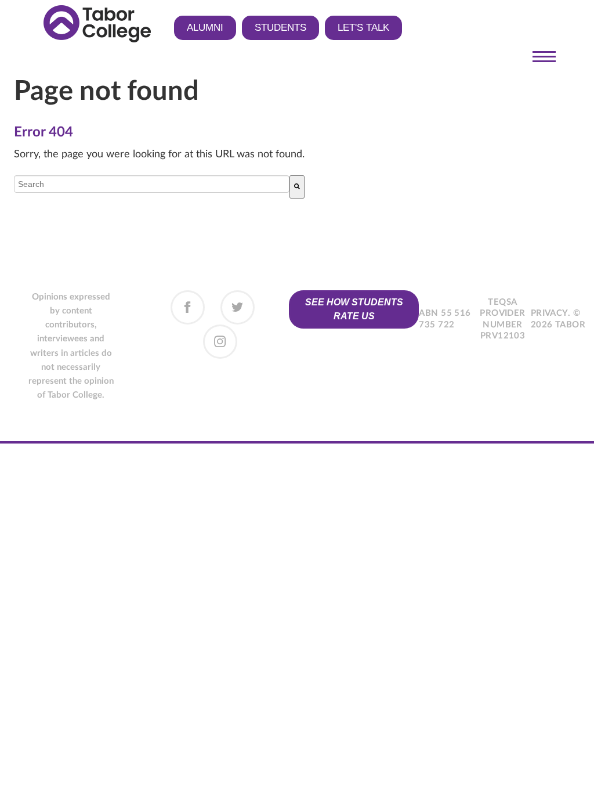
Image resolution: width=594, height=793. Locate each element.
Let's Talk (363, 27)
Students (280, 27)
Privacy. (551, 313)
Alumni (205, 27)
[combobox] (151, 184)
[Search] (297, 187)
